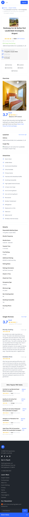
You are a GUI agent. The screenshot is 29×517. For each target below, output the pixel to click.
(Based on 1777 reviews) (15, 116)
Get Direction (22, 134)
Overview (9, 65)
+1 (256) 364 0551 (6, 471)
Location (21, 65)
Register (24, 2)
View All (23, 316)
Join (25, 510)
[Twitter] (2, 456)
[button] (7, 2)
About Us (4, 482)
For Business (5, 480)
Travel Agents (5, 495)
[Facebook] (4, 456)
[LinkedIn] (7, 456)
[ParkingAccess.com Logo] (3, 2)
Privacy (3, 487)
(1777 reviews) (21, 38)
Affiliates (4, 492)
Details (21, 68)
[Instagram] (9, 456)
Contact (3, 497)
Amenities (9, 68)
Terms (3, 490)
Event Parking (5, 485)
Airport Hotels (12, 8)
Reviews (15, 71)
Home (5, 8)
